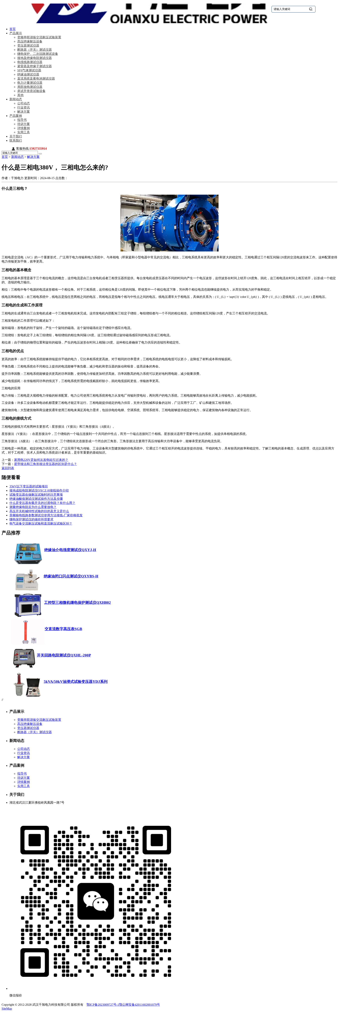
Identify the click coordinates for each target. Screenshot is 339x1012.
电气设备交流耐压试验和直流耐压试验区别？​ (40, 523)
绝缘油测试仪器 (28, 74)
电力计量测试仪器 (29, 82)
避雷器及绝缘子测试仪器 (34, 66)
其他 (20, 95)
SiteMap (7, 1008)
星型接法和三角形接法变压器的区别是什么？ (45, 464)
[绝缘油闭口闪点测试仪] (27, 590)
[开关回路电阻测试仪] (24, 669)
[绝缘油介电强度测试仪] (27, 564)
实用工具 (23, 132)
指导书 (22, 120)
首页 (12, 29)
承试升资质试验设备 (31, 91)
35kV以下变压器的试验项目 (28, 486)
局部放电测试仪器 (29, 86)
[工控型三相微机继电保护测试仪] (27, 617)
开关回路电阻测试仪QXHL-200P (64, 655)
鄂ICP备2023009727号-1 (103, 1004)
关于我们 (15, 136)
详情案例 (23, 128)
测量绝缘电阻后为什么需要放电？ (32, 507)
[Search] (40, 153)
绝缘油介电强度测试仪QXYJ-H (70, 550)
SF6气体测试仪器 (29, 70)
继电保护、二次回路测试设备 (37, 53)
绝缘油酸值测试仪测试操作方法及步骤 (36, 498)
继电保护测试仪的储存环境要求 (31, 519)
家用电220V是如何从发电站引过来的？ (41, 459)
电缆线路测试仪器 (29, 62)
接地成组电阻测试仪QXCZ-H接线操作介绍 (39, 490)
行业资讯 (23, 107)
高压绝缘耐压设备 (29, 41)
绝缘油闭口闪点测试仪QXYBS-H (71, 576)
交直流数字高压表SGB (63, 629)
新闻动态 (15, 99)
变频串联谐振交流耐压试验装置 (39, 37)
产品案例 (15, 115)
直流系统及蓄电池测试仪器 (36, 78)
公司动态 (23, 103)
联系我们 (15, 140)
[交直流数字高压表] (28, 643)
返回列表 (8, 468)
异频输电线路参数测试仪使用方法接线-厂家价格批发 (46, 515)
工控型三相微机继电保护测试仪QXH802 (77, 602)
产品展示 (15, 33)
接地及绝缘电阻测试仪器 (34, 58)
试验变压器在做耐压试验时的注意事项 (36, 494)
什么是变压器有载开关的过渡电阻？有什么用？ (42, 503)
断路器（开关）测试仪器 (34, 49)
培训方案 (23, 124)
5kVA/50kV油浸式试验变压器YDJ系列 (76, 682)
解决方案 (23, 111)
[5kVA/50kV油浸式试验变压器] (27, 696)
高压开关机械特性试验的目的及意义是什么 (39, 511)
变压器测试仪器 (28, 45)
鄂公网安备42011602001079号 (139, 1004)
